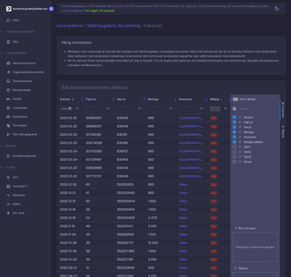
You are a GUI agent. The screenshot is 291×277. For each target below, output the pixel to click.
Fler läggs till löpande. (100, 10)
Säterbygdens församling (113, 25)
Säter (183, 184)
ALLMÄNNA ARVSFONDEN (200, 118)
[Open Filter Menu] (77, 108)
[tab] (283, 110)
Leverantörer (70, 25)
